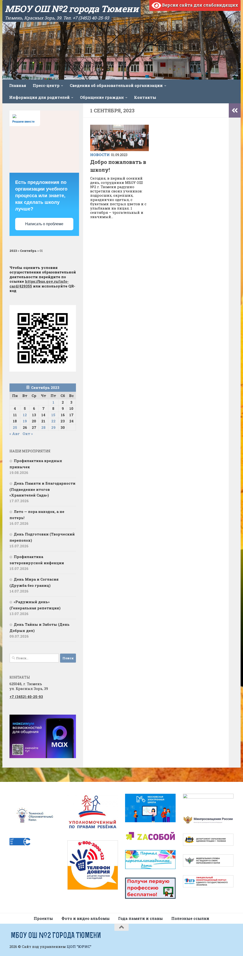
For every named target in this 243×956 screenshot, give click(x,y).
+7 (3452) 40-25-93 (26, 696)
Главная (17, 85)
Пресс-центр (46, 85)
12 (25, 414)
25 (15, 427)
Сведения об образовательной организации (116, 85)
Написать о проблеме (44, 224)
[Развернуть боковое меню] (235, 110)
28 (43, 427)
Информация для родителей (39, 97)
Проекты (43, 918)
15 (53, 414)
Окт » (28, 433)
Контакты (145, 97)
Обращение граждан (102, 97)
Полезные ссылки (190, 918)
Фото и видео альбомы (85, 918)
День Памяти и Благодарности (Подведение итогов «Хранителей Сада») (42, 489)
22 (53, 421)
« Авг (14, 433)
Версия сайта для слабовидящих (199, 5)
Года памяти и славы (140, 918)
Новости (100, 154)
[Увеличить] (69, 720)
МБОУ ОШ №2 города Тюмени (71, 8)
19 (25, 421)
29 (53, 427)
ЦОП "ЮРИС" (79, 946)
